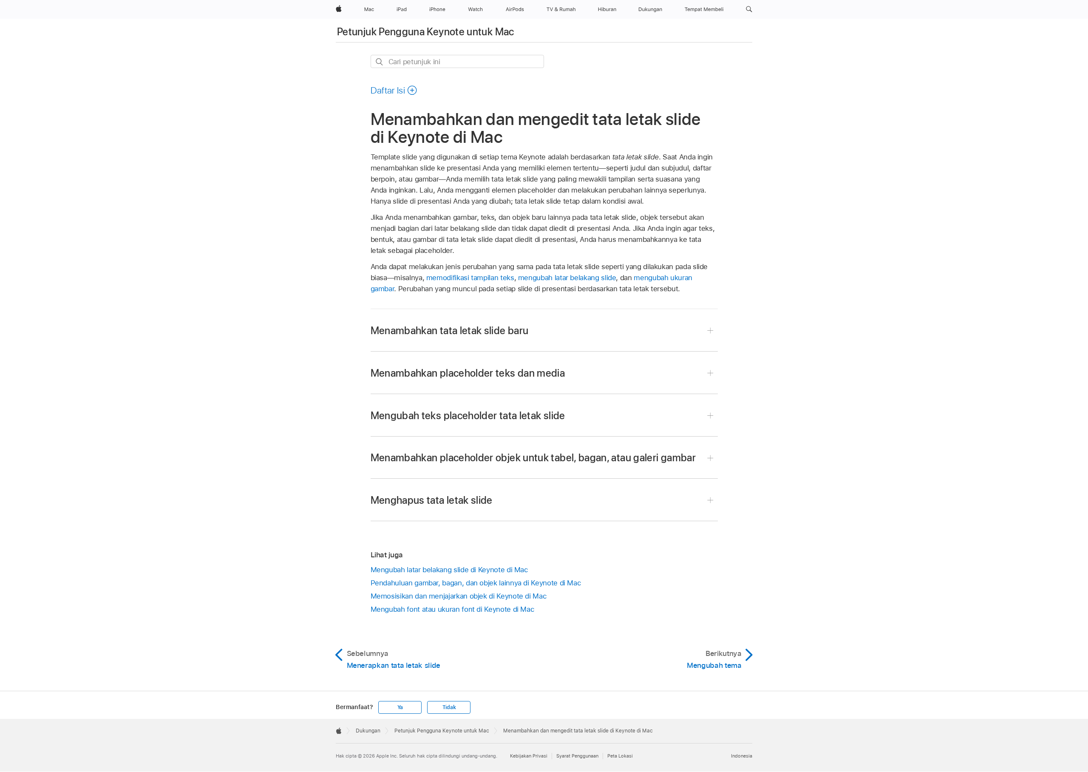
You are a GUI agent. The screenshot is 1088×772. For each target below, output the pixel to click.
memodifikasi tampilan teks (470, 277)
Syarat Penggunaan (577, 756)
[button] (749, 9)
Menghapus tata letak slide (432, 500)
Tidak (449, 707)
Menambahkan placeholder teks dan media (468, 373)
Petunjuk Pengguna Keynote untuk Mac (425, 32)
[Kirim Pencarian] (379, 61)
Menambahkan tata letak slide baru (450, 330)
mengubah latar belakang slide (567, 277)
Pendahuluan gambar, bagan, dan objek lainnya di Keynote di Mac (476, 583)
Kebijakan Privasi (528, 756)
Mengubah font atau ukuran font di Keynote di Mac (453, 609)
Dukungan (368, 731)
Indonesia (741, 756)
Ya (400, 707)
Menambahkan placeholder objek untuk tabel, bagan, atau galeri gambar (533, 457)
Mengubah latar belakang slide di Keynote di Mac (449, 569)
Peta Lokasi (620, 756)
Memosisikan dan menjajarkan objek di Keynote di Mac (459, 596)
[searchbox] (457, 61)
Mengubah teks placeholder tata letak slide (468, 415)
